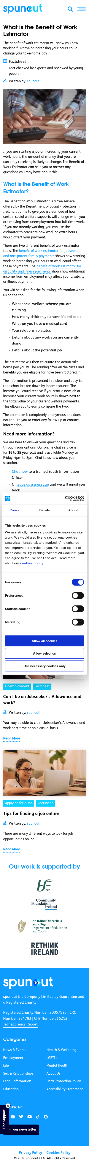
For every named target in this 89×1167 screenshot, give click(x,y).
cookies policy (31, 563)
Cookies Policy (58, 1153)
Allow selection (44, 653)
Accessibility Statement (64, 1089)
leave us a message (33, 484)
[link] (28, 983)
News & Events (14, 1050)
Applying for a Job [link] (19, 803)
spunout (33, 81)
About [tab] (73, 510)
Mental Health (57, 1066)
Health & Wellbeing (61, 1050)
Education (11, 1089)
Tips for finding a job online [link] (31, 814)
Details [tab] (44, 510)
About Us (53, 1073)
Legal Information (17, 1081)
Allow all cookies (44, 641)
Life (6, 1066)
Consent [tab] (16, 510)
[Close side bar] (8, 1105)
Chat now (20, 472)
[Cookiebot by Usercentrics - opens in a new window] (65, 498)
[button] (81, 9)
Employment (13, 1058)
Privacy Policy (30, 1153)
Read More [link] (11, 738)
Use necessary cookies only (44, 666)
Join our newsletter (21, 1129)
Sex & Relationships (18, 1073)
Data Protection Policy (63, 1081)
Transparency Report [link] (20, 1024)
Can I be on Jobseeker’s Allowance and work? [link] (42, 700)
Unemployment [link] (17, 686)
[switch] (78, 595)
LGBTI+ (51, 1058)
